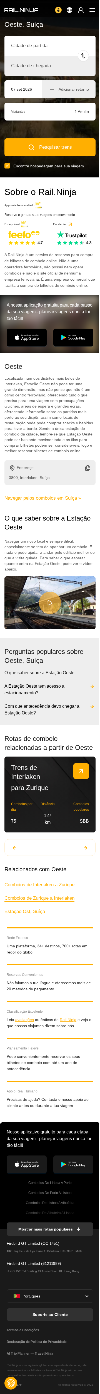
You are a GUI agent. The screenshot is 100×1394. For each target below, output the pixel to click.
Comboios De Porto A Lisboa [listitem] (49, 1199)
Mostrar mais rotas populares (45, 1235)
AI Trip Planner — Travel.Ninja (30, 1360)
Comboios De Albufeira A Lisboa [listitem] (49, 1219)
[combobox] (41, 45)
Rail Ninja (68, 1026)
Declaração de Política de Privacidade (37, 1348)
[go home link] (21, 10)
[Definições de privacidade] (10, 1383)
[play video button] (50, 603)
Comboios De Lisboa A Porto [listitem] (49, 1189)
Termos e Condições (23, 1336)
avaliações (24, 1026)
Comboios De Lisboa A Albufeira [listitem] (49, 1209)
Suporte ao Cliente (49, 1320)
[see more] (81, 777)
